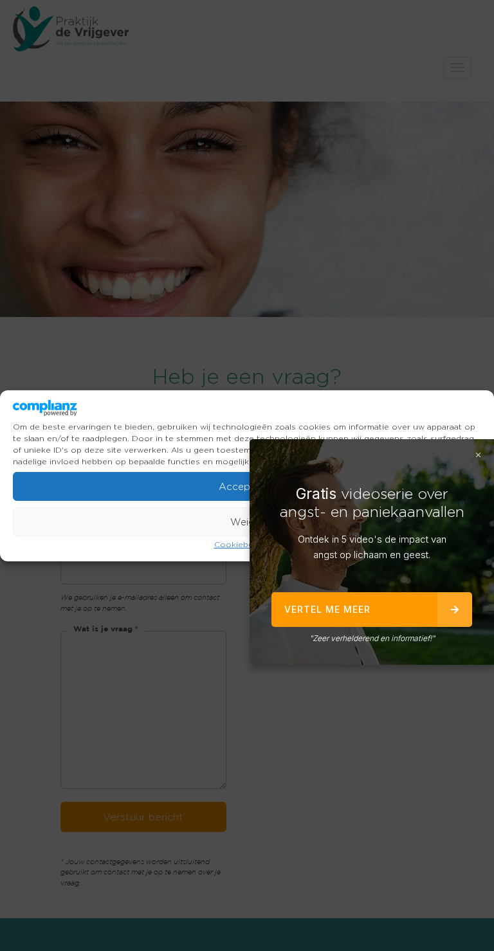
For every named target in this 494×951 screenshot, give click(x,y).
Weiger (247, 522)
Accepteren (247, 487)
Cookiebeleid (241, 544)
